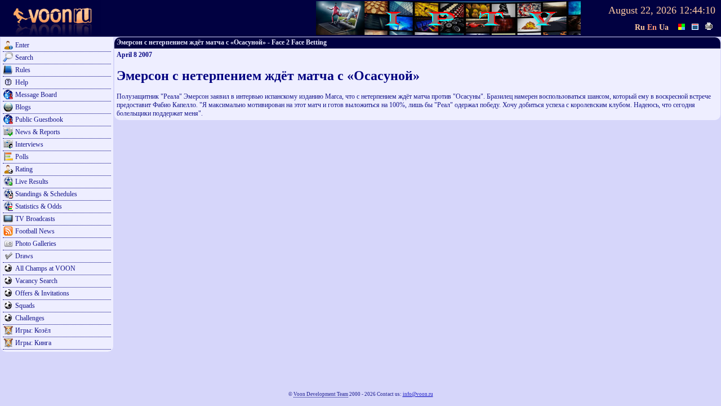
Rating (24, 169)
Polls (22, 157)
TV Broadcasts (35, 219)
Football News (35, 231)
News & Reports (37, 132)
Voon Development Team (320, 394)
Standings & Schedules (46, 194)
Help (21, 82)
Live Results (31, 182)
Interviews (29, 144)
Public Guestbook (39, 119)
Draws (24, 256)
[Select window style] (695, 25)
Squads (25, 306)
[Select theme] (682, 25)
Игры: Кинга (33, 343)
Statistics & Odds (38, 206)
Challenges (29, 318)
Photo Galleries (35, 244)
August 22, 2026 (642, 10)
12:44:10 (697, 10)
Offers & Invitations (42, 293)
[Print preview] (709, 25)
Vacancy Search (36, 281)
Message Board (36, 95)
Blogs (23, 107)
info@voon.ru (418, 394)
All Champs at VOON (45, 268)
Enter (22, 45)
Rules (22, 70)
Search (24, 57)
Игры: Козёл (33, 330)
